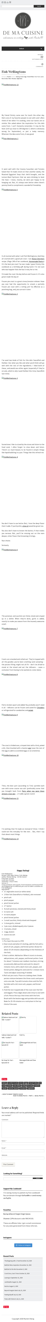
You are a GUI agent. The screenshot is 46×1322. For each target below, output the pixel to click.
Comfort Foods (12, 1083)
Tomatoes (23, 1088)
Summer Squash (13, 1088)
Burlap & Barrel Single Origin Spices (16, 1214)
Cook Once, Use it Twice (11, 1273)
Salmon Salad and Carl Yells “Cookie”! (9, 1036)
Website (4, 1155)
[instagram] (10, 3)
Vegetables (19, 78)
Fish (35, 76)
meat (23, 1086)
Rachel (9, 76)
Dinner (22, 76)
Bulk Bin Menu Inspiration (12, 1265)
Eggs (25, 76)
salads (30, 710)
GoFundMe (26, 1195)
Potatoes (14, 78)
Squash (4, 1088)
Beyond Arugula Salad (11, 1290)
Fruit (38, 76)
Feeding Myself (8, 1295)
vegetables (31, 1088)
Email (4, 1148)
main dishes (16, 1086)
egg (29, 748)
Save (5, 1079)
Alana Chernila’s (38, 259)
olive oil (25, 526)
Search (39, 6)
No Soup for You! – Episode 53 (8, 1061)
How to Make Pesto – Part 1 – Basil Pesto (28, 1096)
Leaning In (7, 1278)
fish (40, 1083)
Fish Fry (22, 1035)
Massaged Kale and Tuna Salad (28, 1061)
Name (4, 1141)
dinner (21, 1083)
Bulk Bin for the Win (10, 1269)
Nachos (6, 1286)
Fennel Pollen (30, 76)
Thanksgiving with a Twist (12, 1261)
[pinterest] (5, 3)
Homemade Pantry (36, 261)
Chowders (40, 707)
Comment (5, 1120)
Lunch (42, 76)
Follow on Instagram (24, 1245)
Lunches (9, 1086)
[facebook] (2, 3)
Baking (18, 76)
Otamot (6, 1218)
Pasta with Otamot (10, 1299)
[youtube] (8, 3)
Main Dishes (5, 78)
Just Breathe (8, 1282)
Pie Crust (29, 1086)
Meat (9, 78)
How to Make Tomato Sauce (13, 1094)
